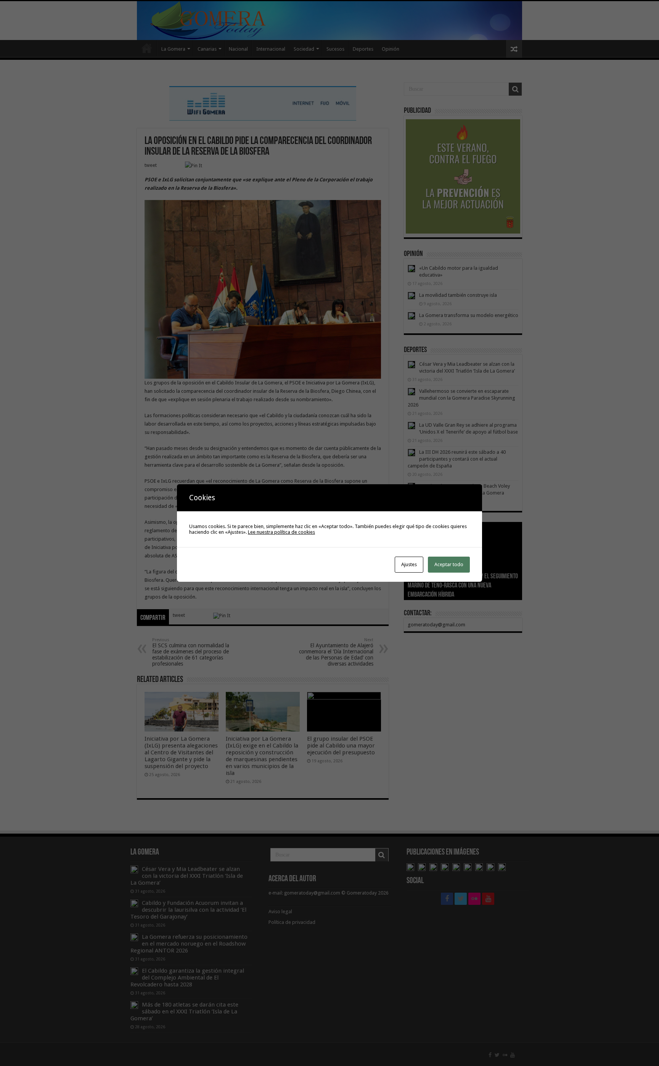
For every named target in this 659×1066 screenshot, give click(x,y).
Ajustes (409, 564)
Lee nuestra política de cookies (281, 532)
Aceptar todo (448, 564)
